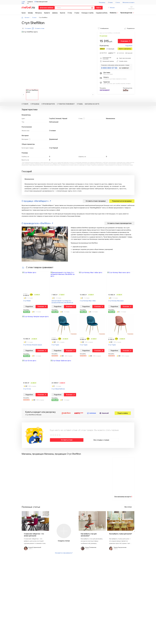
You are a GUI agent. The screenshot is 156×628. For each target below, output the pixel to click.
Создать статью (64, 541)
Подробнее (128, 45)
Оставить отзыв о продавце (96, 201)
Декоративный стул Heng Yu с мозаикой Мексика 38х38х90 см (62, 301)
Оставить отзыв (66, 440)
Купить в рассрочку (125, 48)
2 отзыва (30, 298)
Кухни (24, 13)
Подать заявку (123, 413)
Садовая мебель (101, 13)
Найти (98, 8)
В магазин (124, 41)
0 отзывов (28, 28)
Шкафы (30, 13)
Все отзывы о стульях (101, 440)
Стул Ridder (27, 301)
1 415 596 (23, 2)
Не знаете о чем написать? (63, 553)
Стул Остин (27, 389)
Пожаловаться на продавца (122, 201)
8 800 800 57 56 (109, 68)
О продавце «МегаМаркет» (35, 201)
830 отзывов (60, 342)
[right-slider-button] (134, 531)
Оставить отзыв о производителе (119, 223)
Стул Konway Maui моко (116, 301)
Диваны (55, 13)
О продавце (35, 104)
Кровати (47, 13)
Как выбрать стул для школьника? (89, 535)
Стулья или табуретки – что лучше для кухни (34, 535)
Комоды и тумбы (87, 13)
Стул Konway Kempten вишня (32, 345)
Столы (70, 13)
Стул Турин (55, 345)
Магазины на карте (128, 2)
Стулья (76, 13)
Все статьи (128, 507)
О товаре (25, 104)
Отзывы (110, 2)
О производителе (48, 104)
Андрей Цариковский (34, 547)
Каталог (27, 17)
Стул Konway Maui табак (88, 301)
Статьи (118, 2)
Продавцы (102, 2)
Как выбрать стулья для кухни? (120, 534)
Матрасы (38, 13)
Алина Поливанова (90, 547)
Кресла (62, 13)
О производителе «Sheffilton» (36, 223)
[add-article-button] (64, 531)
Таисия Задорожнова (120, 547)
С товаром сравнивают (66, 104)
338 (35, 1)
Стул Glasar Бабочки (58, 389)
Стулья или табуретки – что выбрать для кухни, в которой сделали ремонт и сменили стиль (35, 541)
